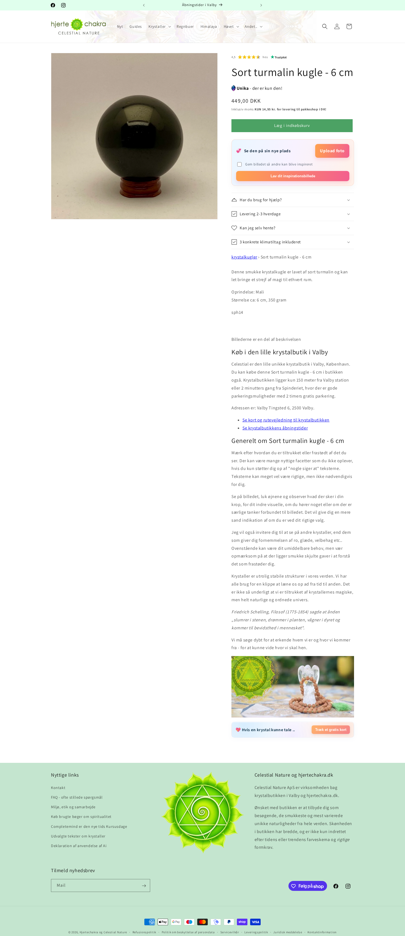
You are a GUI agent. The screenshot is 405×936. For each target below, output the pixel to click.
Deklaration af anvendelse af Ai (79, 845)
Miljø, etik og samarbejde (73, 806)
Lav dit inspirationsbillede (293, 176)
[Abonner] (144, 885)
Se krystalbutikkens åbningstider (275, 428)
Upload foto (332, 151)
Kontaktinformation (322, 932)
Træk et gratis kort (330, 730)
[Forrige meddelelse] (144, 5)
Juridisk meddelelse (287, 932)
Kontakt (58, 787)
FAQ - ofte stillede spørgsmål (76, 797)
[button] (159, 26)
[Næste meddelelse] (261, 5)
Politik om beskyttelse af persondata (188, 932)
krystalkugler (244, 257)
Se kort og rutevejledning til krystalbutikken (286, 420)
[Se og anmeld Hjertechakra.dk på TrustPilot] (279, 57)
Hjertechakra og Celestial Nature (103, 932)
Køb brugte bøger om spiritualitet (81, 816)
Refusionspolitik (144, 932)
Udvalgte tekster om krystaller (78, 836)
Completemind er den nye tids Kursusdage (89, 826)
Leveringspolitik (256, 932)
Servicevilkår (229, 932)
